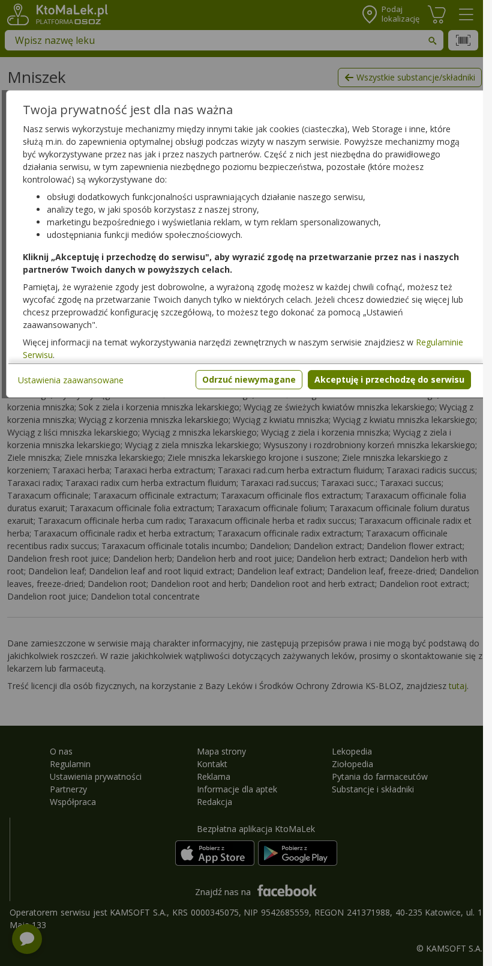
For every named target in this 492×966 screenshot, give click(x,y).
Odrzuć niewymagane (249, 379)
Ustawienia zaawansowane (71, 380)
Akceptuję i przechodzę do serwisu (389, 379)
